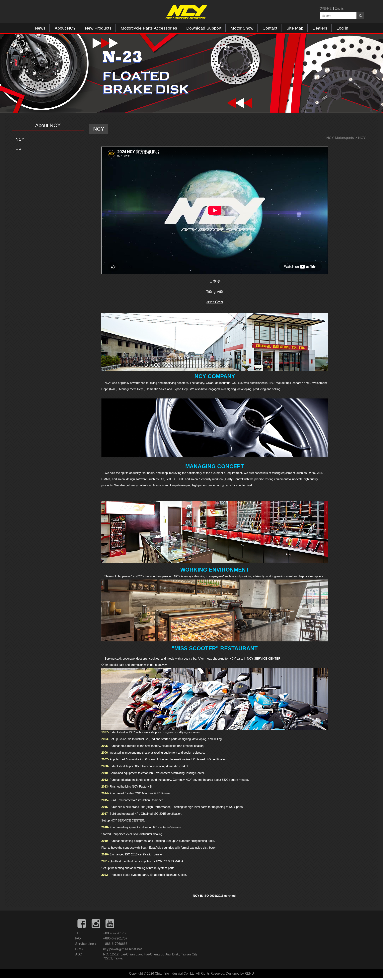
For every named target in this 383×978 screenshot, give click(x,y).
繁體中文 (326, 8)
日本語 (214, 281)
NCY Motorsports (340, 138)
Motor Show (242, 28)
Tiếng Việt (214, 291)
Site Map (294, 28)
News (40, 28)
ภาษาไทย (214, 301)
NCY (20, 139)
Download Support (203, 28)
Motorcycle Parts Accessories (149, 28)
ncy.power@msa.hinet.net (122, 949)
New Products (98, 28)
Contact (270, 28)
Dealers (320, 28)
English (340, 8)
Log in (342, 28)
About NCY (65, 28)
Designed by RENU (240, 973)
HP (18, 149)
